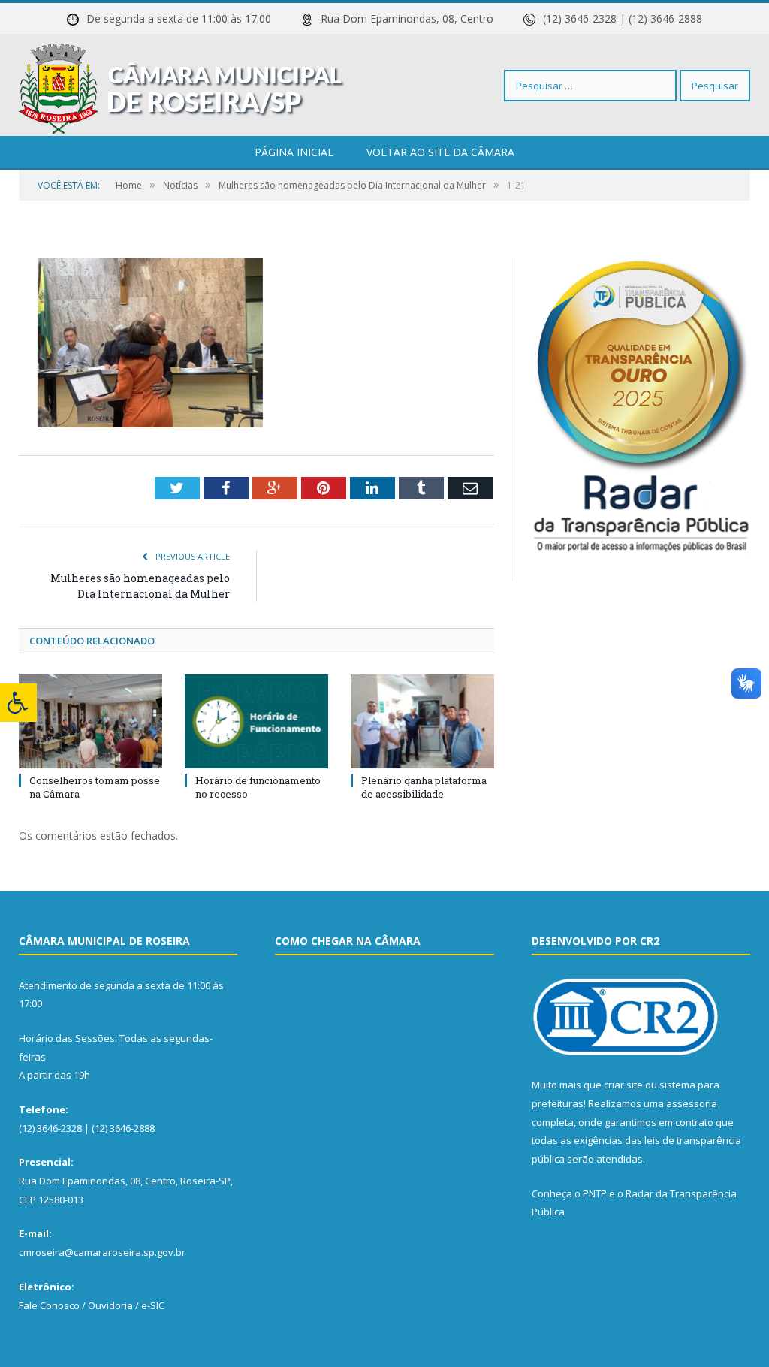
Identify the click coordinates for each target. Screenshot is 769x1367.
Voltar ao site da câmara (440, 152)
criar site (623, 1084)
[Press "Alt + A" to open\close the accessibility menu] (18, 703)
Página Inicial (294, 152)
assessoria (691, 1103)
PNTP (595, 1193)
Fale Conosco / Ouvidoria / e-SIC (91, 1305)
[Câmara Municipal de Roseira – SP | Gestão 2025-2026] (181, 85)
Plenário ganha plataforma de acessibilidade (424, 787)
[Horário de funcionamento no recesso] (256, 721)
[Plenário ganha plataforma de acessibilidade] (422, 721)
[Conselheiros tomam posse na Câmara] (90, 721)
